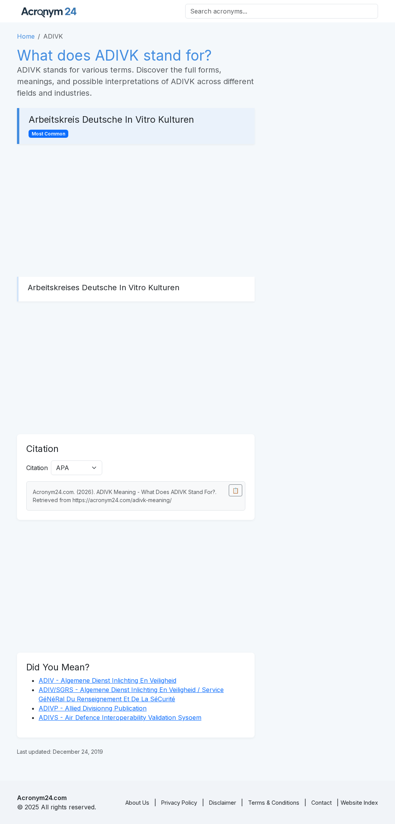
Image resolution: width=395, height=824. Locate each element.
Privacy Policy (179, 802)
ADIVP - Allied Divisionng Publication (93, 708)
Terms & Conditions (273, 802)
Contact (321, 802)
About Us (137, 802)
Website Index (359, 802)
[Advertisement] (136, 210)
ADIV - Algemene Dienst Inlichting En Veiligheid (107, 680)
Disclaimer (222, 802)
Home (26, 36)
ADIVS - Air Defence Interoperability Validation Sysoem (120, 717)
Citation (37, 468)
